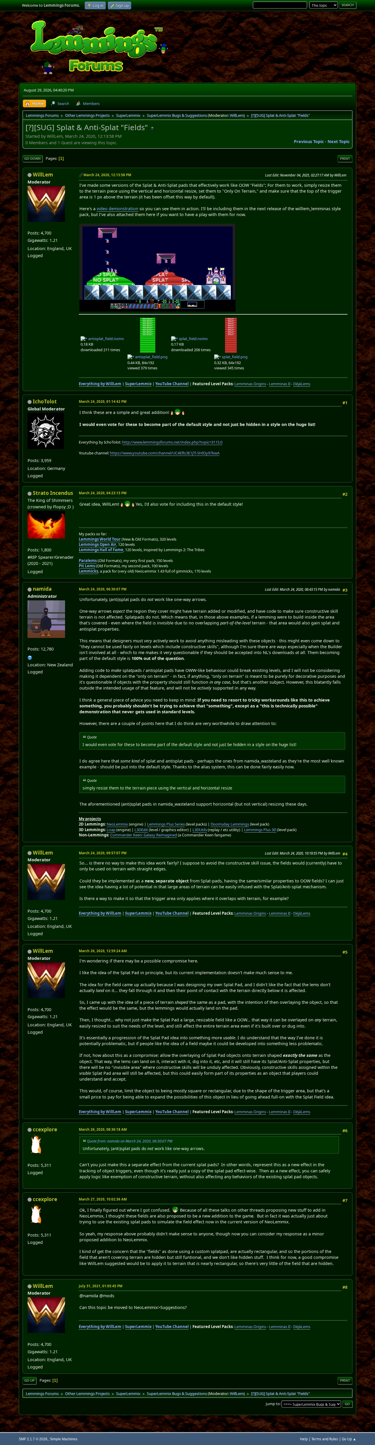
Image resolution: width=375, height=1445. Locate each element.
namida (42, 588)
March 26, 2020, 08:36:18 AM (103, 1129)
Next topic (339, 141)
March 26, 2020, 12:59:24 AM (103, 951)
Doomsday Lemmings (230, 824)
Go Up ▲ (349, 1439)
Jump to (273, 1403)
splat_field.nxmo (193, 338)
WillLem (236, 115)
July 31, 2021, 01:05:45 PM (100, 1286)
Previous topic (309, 141)
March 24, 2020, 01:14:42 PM (103, 401)
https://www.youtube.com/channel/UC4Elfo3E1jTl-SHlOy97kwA (164, 453)
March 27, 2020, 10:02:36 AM (103, 1199)
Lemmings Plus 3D (260, 829)
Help (304, 1439)
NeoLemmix (117, 824)
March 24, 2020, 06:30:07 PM (103, 589)
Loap (111, 829)
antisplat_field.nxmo (105, 338)
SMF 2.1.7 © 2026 (33, 1439)
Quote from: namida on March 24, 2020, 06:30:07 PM (129, 1141)
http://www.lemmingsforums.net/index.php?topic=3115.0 (172, 442)
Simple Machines (63, 1439)
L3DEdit (141, 829)
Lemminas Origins (250, 383)
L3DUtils (199, 829)
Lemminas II (279, 383)
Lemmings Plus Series (166, 824)
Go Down (32, 158)
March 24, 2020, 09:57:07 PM (103, 853)
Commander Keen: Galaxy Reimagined (143, 835)
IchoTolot (45, 401)
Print (345, 158)
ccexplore (45, 1129)
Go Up (29, 1380)
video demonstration (117, 208)
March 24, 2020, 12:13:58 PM (107, 175)
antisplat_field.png (151, 356)
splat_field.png (234, 356)
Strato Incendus (53, 493)
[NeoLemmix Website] (30, 657)
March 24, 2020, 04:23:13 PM (103, 493)
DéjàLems (301, 383)
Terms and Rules (324, 1439)
